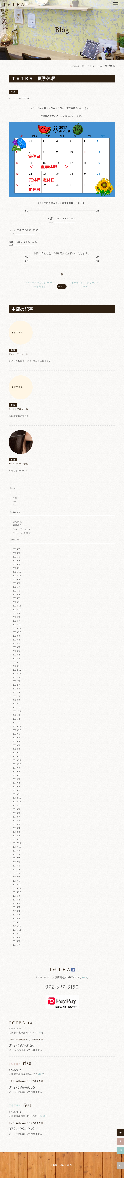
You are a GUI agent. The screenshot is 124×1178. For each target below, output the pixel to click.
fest (84, 65)
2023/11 (17, 628)
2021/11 (17, 711)
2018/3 (16, 832)
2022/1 (16, 703)
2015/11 (17, 930)
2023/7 (16, 643)
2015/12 (17, 926)
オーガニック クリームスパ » (84, 284)
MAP (84, 977)
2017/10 (17, 847)
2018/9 (16, 809)
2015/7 (16, 945)
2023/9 (16, 636)
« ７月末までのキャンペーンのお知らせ (39, 284)
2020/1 (16, 752)
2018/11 (17, 801)
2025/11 (17, 575)
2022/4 (16, 692)
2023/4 (16, 655)
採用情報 (17, 521)
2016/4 (16, 911)
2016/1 (16, 922)
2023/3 (16, 658)
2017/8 (16, 854)
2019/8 (16, 771)
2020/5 (16, 737)
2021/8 (16, 715)
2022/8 (16, 681)
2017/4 (16, 869)
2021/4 (16, 719)
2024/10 (17, 609)
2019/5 (16, 779)
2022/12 (17, 670)
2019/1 (16, 794)
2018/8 (16, 813)
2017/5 (16, 866)
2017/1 (16, 881)
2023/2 (16, 662)
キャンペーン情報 (22, 533)
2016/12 (17, 884)
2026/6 (16, 553)
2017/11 (17, 843)
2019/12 (17, 756)
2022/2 (16, 700)
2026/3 (16, 564)
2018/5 (16, 824)
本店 (15, 498)
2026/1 (16, 568)
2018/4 (16, 828)
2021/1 (16, 722)
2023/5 (16, 651)
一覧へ (61, 286)
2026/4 (16, 560)
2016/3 (16, 915)
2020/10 (17, 730)
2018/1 (16, 839)
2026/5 (16, 557)
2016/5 (16, 907)
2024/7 (16, 621)
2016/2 (16, 918)
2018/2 (16, 835)
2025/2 (16, 598)
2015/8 (16, 941)
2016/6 (16, 903)
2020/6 (16, 734)
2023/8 (16, 640)
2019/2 (16, 790)
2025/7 (16, 587)
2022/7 (16, 685)
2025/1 (16, 602)
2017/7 (16, 858)
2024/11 (17, 606)
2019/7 (16, 775)
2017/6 (16, 862)
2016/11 (17, 888)
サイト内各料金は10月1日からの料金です (30, 361)
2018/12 (17, 798)
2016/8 (16, 900)
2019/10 (17, 764)
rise (14, 501)
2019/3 (16, 786)
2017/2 (16, 877)
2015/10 (17, 933)
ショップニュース (22, 529)
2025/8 (16, 583)
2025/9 (16, 579)
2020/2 (16, 749)
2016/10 (17, 892)
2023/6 (16, 647)
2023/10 (17, 632)
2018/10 (17, 805)
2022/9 (16, 677)
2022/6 (16, 689)
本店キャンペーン (18, 470)
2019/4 (16, 783)
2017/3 (16, 873)
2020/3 (16, 745)
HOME (75, 65)
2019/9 (16, 768)
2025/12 (17, 572)
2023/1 (16, 666)
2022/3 (16, 696)
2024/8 (16, 617)
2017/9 (16, 851)
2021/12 (17, 707)
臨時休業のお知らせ (19, 416)
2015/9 (16, 937)
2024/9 (16, 613)
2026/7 (16, 549)
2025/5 (16, 591)
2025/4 (16, 594)
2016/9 (16, 896)
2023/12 (17, 624)
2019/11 (17, 760)
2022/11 (17, 673)
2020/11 (17, 726)
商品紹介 (17, 525)
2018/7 (16, 817)
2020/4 (16, 741)
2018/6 (16, 820)
